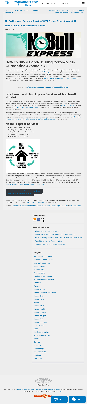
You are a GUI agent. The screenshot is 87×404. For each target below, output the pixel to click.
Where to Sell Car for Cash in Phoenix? (50, 244)
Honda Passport (40, 316)
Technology (39, 348)
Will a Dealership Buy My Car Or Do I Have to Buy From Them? (59, 238)
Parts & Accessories (42, 335)
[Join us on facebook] (38, 219)
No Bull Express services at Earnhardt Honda (60, 78)
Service (54, 206)
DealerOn (20, 389)
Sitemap (27, 389)
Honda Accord (39, 289)
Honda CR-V (39, 299)
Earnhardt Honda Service (44, 279)
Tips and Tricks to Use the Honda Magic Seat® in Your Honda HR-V (21, 11)
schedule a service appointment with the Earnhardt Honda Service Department (43, 118)
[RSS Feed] (34, 219)
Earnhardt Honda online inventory (28, 107)
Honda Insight (39, 309)
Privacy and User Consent (39, 389)
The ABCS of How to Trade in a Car (48, 241)
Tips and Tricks (62, 206)
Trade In (37, 355)
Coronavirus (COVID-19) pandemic (43, 72)
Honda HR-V (39, 306)
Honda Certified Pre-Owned (45, 293)
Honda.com (58, 391)
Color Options (39, 266)
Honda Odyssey (40, 312)
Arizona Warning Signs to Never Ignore (50, 231)
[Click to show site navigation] (83, 3)
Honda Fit (38, 302)
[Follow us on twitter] (42, 219)
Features (37, 283)
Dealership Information (21, 206)
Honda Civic (39, 296)
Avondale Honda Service (43, 260)
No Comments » (75, 206)
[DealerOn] (43, 385)
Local (36, 329)
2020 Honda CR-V (67, 105)
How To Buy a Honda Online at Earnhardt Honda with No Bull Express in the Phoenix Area (66, 11)
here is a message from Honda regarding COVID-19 (25, 184)
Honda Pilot (38, 319)
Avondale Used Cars (42, 263)
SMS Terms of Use (54, 389)
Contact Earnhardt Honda (35, 202)
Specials (37, 345)
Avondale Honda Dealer (43, 256)
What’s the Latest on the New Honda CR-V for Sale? (55, 234)
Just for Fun (39, 325)
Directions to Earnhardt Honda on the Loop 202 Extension (48, 87)
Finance (33, 206)
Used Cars (38, 358)
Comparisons (39, 273)
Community (39, 270)
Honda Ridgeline (40, 322)
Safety (36, 339)
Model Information (43, 206)
